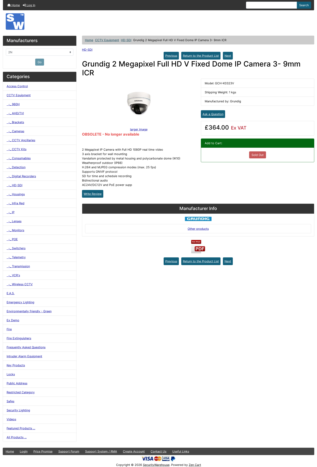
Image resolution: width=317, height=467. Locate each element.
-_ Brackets (15, 122)
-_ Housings (16, 194)
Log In (30, 5)
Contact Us (158, 451)
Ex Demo (13, 320)
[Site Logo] (158, 21)
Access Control (17, 86)
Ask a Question (213, 114)
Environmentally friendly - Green (29, 311)
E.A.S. (10, 293)
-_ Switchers (16, 248)
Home (15, 5)
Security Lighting (18, 410)
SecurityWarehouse (156, 465)
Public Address (17, 383)
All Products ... (17, 437)
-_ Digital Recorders (21, 176)
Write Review (93, 194)
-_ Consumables (19, 158)
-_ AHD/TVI (15, 113)
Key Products (16, 365)
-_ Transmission (18, 266)
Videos (11, 419)
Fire (9, 329)
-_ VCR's (13, 275)
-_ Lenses (14, 221)
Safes (10, 401)
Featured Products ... (21, 428)
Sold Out (258, 155)
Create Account (134, 451)
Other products (198, 229)
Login (24, 451)
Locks (11, 374)
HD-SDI (126, 40)
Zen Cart (195, 465)
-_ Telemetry (16, 257)
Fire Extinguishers (19, 338)
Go (40, 62)
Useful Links (180, 451)
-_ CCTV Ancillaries (21, 140)
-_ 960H (13, 104)
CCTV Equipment (107, 40)
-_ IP (10, 212)
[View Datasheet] (198, 247)
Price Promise (42, 451)
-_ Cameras (15, 131)
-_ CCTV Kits (16, 149)
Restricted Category (21, 392)
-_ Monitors (15, 230)
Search (304, 5)
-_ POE (12, 239)
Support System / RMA (101, 451)
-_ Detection (16, 167)
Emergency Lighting (20, 302)
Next (228, 56)
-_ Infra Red (15, 203)
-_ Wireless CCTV (20, 284)
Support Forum (68, 451)
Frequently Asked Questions (26, 347)
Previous (171, 56)
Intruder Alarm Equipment (24, 356)
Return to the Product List (201, 56)
